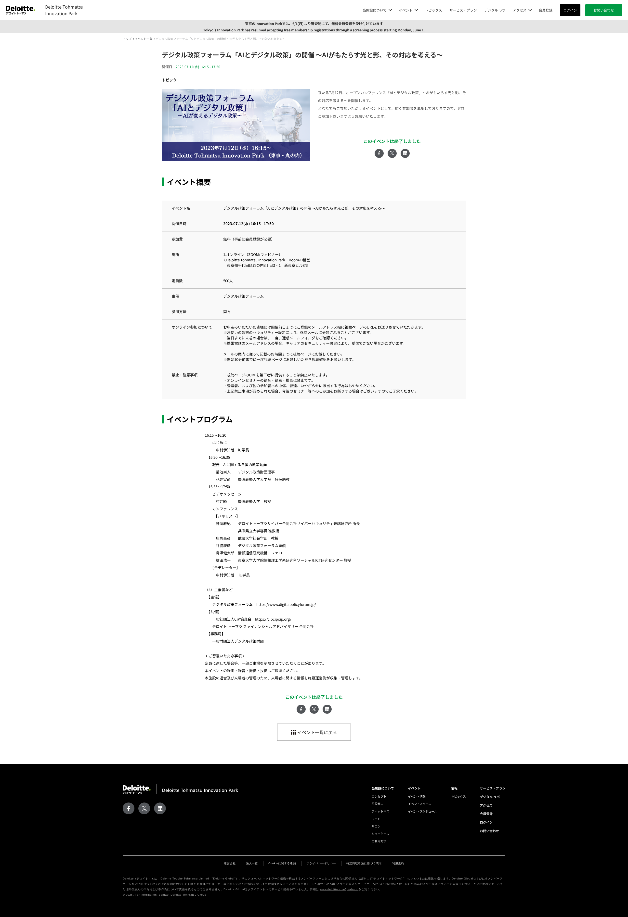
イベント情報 (417, 796)
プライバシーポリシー (321, 863)
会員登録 (545, 10)
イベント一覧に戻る (317, 732)
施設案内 (377, 804)
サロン (376, 826)
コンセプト (379, 796)
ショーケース (380, 833)
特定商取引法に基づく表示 (364, 863)
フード (376, 818)
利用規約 (398, 863)
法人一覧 (252, 863)
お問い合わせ (603, 10)
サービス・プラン (463, 10)
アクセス (486, 805)
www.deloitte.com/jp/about (339, 889)
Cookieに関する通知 (282, 863)
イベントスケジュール (422, 811)
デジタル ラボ (495, 10)
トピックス (433, 10)
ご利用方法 (379, 841)
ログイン (570, 10)
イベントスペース (419, 804)
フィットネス (380, 811)
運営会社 (230, 863)
